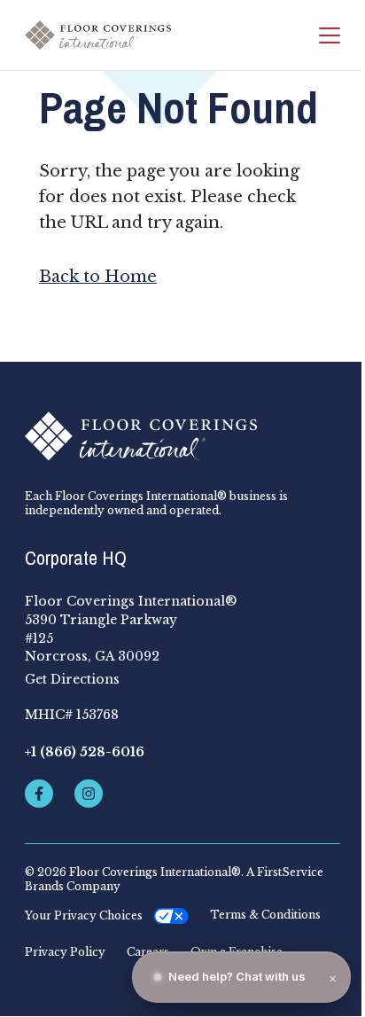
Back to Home (98, 276)
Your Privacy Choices (84, 915)
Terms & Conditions (265, 915)
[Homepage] (98, 35)
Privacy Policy (65, 952)
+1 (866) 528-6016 (84, 752)
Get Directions (72, 679)
